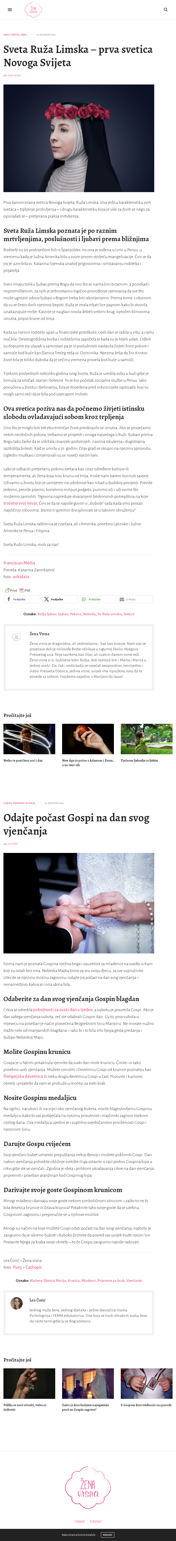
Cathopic (34, 1267)
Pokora (75, 614)
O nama (79, 1521)
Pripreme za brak (111, 1280)
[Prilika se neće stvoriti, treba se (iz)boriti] (29, 1383)
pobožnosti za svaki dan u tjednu (63, 1009)
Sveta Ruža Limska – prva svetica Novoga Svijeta (78, 56)
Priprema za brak (24, 803)
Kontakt (96, 1521)
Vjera (23, 34)
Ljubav (63, 614)
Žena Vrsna (14, 75)
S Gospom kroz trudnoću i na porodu (146, 1405)
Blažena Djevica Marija (48, 1280)
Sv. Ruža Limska (109, 614)
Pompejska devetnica (23, 1076)
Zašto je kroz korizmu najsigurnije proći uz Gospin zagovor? (85, 1407)
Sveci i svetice (11, 34)
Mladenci (88, 1280)
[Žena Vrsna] (33, 9)
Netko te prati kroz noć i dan (23, 760)
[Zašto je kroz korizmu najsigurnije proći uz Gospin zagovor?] (88, 1383)
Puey (17, 1267)
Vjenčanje (134, 1280)
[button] (22, 599)
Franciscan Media (19, 563)
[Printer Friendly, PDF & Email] (17, 590)
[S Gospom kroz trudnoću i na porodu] (147, 1383)
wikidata (21, 576)
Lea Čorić (13, 844)
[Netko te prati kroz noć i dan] (29, 739)
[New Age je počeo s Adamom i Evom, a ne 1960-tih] (88, 739)
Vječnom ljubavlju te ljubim (139, 760)
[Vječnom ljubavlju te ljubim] (147, 739)
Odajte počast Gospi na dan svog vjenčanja (76, 824)
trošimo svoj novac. (20, 503)
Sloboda (89, 614)
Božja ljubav (46, 614)
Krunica (74, 1280)
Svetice (129, 614)
